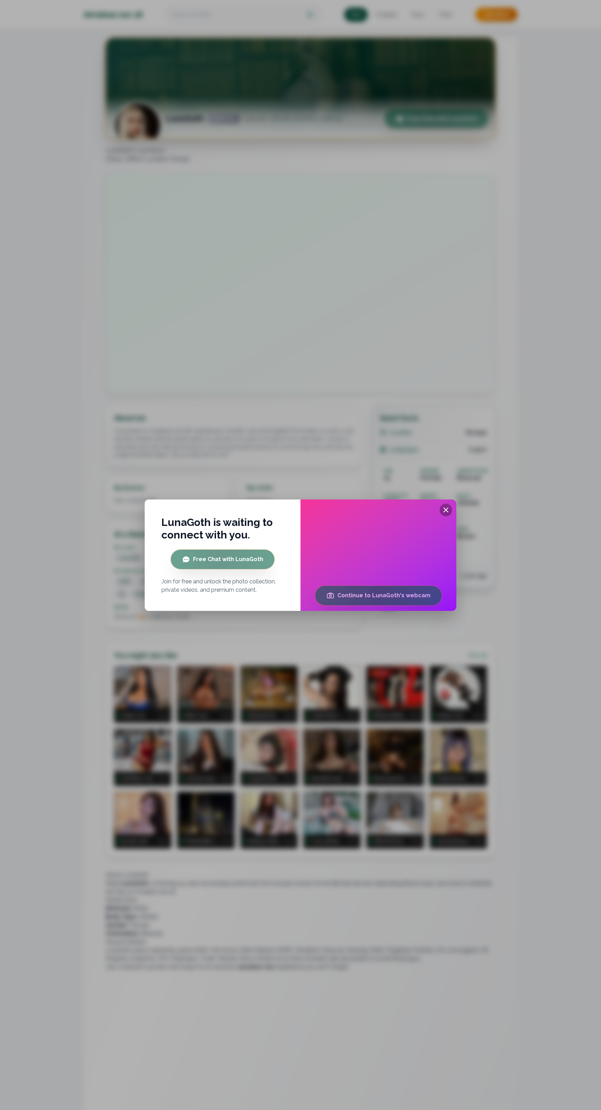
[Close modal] (446, 510)
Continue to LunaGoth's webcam (384, 595)
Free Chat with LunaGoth (228, 559)
